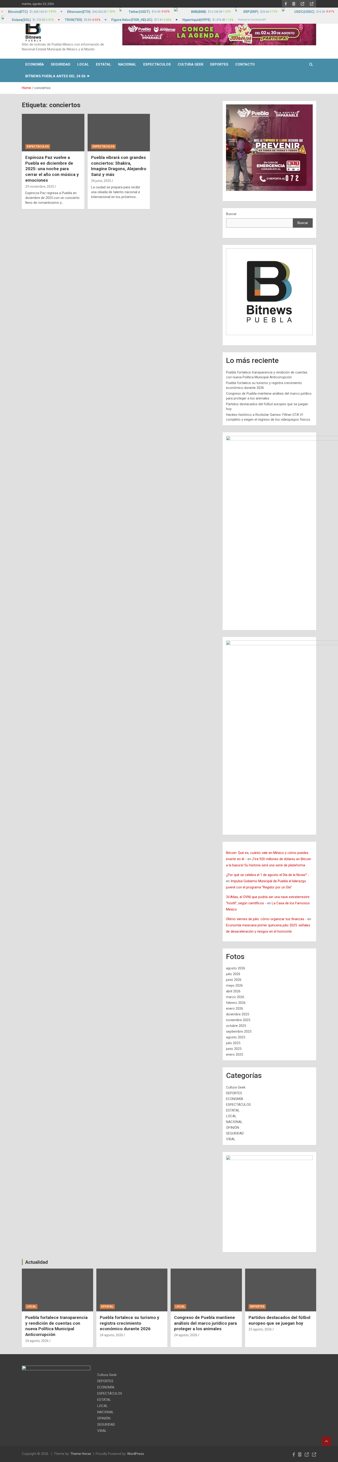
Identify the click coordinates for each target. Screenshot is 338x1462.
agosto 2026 (235, 968)
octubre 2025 (236, 1026)
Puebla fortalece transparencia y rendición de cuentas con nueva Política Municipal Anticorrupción (56, 1326)
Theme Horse (80, 1454)
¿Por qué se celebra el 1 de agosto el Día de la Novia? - (267, 875)
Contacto (245, 64)
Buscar (231, 214)
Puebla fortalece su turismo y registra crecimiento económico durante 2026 (129, 1323)
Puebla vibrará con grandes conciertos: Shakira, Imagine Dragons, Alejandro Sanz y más (118, 166)
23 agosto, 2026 (260, 1329)
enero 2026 (234, 1008)
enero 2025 (234, 1054)
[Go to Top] (326, 1441)
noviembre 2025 (238, 1020)
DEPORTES (219, 64)
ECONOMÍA (34, 64)
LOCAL (83, 64)
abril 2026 (233, 991)
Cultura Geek (190, 64)
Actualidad (36, 1262)
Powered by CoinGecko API (252, 19)
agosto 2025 (235, 1037)
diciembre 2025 (237, 1014)
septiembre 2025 (238, 1031)
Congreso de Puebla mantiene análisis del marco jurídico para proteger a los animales (205, 1323)
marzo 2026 (235, 997)
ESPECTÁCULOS (157, 64)
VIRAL (230, 1139)
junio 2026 (233, 980)
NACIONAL (127, 64)
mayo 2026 (234, 985)
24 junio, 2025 (101, 181)
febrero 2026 (236, 1003)
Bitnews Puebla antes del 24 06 (55, 76)
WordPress (135, 1454)
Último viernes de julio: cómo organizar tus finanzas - (266, 919)
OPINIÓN (232, 1128)
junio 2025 (233, 1049)
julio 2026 (233, 974)
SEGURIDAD (60, 64)
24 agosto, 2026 (37, 1341)
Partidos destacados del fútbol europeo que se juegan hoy (279, 1320)
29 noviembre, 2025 (39, 186)
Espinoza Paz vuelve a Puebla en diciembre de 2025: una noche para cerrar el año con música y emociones (52, 169)
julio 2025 (233, 1043)
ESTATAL (103, 64)
